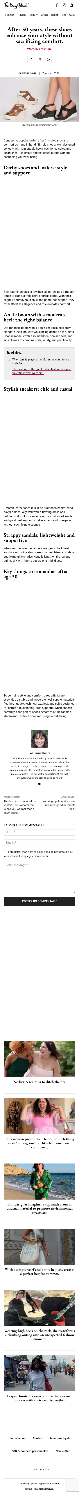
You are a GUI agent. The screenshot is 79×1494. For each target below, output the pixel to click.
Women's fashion (39, 49)
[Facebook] (57, 6)
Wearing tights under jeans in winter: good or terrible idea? (59, 805)
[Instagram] (64, 6)
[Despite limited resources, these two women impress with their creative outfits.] (39, 1373)
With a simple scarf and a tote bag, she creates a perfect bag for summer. (39, 1271)
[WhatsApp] (48, 59)
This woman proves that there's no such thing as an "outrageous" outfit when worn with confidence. (39, 1142)
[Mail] (39, 783)
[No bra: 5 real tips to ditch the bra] (39, 1059)
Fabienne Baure (28, 73)
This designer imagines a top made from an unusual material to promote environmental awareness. (40, 1208)
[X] (39, 59)
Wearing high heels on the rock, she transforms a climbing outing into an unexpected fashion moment (39, 1334)
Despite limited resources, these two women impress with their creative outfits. (40, 1398)
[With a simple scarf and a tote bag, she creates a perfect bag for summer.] (39, 1247)
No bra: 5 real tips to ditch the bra (39, 1081)
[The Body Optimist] (16, 5)
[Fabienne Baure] (39, 739)
